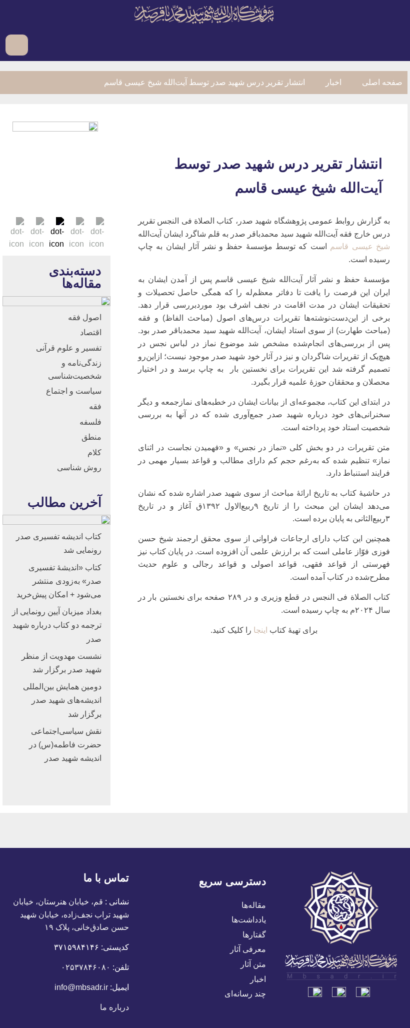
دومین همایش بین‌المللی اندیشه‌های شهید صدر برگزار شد (62, 700)
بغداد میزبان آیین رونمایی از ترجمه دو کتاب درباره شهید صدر (57, 625)
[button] (395, 45)
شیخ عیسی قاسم (360, 246)
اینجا (262, 630)
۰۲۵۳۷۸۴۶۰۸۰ (85, 967)
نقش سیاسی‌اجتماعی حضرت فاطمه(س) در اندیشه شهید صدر (65, 744)
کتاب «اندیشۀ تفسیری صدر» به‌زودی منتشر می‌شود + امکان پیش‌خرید (59, 581)
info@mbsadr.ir (81, 987)
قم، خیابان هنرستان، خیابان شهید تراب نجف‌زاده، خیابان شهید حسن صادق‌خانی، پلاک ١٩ (71, 914)
